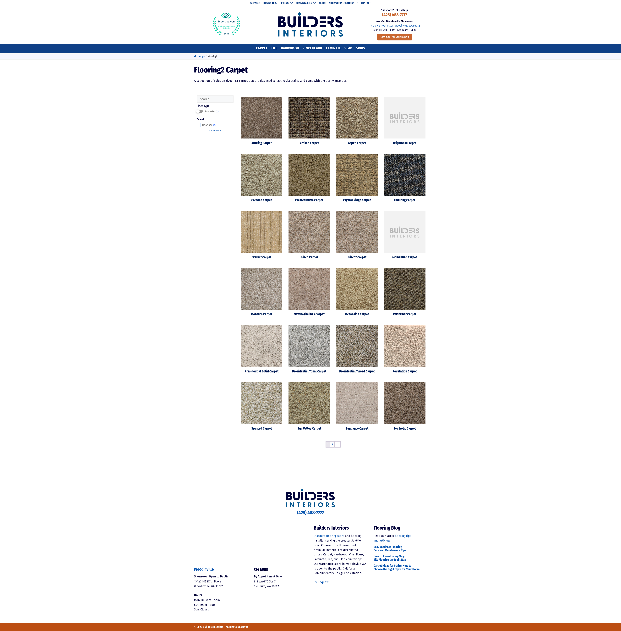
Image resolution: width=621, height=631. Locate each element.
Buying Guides (304, 3)
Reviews (284, 3)
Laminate (333, 48)
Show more (215, 130)
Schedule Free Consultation (395, 37)
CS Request (321, 582)
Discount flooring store (329, 536)
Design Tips (270, 3)
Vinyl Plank (312, 48)
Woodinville (204, 570)
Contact (366, 3)
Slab (348, 48)
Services (255, 3)
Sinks (360, 48)
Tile (274, 48)
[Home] (195, 56)
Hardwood (290, 48)
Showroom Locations (341, 3)
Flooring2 (208, 125)
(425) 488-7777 (394, 15)
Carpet (261, 48)
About (322, 3)
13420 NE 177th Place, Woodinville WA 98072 (394, 25)
